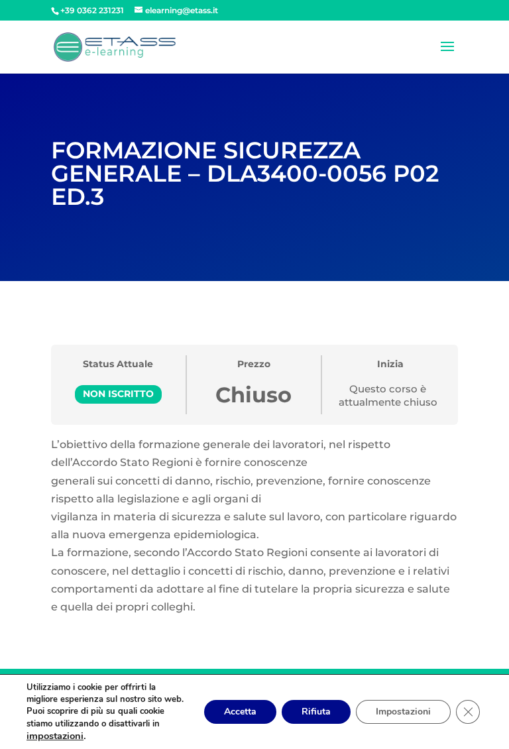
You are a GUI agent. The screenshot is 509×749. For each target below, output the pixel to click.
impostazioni (55, 736)
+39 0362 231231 (92, 10)
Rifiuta (316, 711)
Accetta (240, 711)
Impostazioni (403, 711)
